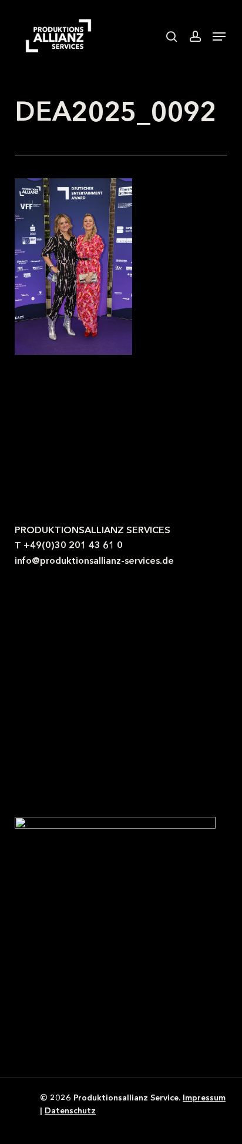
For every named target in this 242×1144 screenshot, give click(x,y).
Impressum (204, 1097)
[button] (219, 36)
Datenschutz (70, 1110)
